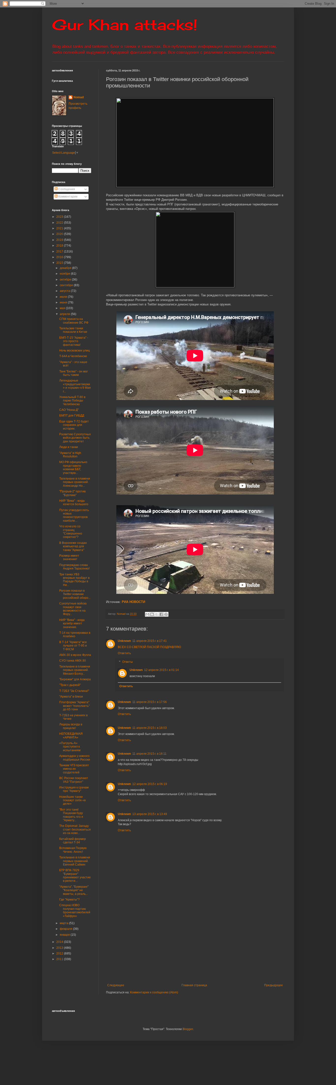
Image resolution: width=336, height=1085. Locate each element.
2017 (60, 251)
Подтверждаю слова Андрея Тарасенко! (74, 566)
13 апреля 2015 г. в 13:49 (149, 814)
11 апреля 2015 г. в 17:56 (149, 702)
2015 (60, 263)
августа (65, 291)
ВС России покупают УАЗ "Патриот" (73, 779)
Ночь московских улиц (74, 350)
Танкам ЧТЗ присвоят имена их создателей (74, 769)
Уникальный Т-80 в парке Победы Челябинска (72, 400)
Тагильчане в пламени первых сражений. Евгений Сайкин (74, 861)
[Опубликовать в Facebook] (161, 614)
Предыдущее (273, 985)
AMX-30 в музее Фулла (75, 655)
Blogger (188, 1029)
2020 (60, 234)
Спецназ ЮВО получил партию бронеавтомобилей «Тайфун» (74, 910)
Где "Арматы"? (69, 899)
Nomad (79, 97)
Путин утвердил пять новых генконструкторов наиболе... (74, 515)
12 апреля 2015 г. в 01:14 (161, 670)
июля (64, 297)
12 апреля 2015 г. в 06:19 (149, 784)
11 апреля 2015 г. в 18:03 (149, 728)
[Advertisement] (221, 942)
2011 (60, 959)
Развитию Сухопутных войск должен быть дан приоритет (75, 438)
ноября (65, 273)
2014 (60, 942)
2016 (60, 257)
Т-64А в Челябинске (73, 356)
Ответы (127, 662)
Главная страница (194, 985)
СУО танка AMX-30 (72, 660)
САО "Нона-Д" (69, 410)
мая (63, 308)
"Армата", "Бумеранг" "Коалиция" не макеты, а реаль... (74, 890)
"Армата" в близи (71, 696)
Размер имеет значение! (69, 557)
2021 (60, 228)
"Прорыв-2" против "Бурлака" (72, 493)
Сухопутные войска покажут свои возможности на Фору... (73, 609)
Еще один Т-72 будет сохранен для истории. (74, 425)
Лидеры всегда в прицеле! (70, 726)
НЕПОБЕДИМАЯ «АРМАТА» (71, 735)
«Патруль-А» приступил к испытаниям (69, 746)
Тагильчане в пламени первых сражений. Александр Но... (74, 482)
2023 (60, 216)
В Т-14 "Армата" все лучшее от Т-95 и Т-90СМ (73, 645)
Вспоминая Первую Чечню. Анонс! (73, 849)
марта (64, 923)
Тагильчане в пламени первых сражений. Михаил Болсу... (74, 670)
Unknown (124, 641)
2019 (60, 240)
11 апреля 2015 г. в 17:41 (149, 641)
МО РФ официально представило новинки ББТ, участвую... (73, 467)
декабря (66, 268)
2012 (60, 953)
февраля (66, 929)
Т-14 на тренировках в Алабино (74, 634)
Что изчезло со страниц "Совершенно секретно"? (70, 532)
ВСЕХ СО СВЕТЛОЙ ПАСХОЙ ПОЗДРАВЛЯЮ (149, 647)
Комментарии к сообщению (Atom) (154, 992)
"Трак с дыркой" (70, 685)
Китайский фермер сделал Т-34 (72, 840)
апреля (65, 314)
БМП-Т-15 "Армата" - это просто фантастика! (73, 341)
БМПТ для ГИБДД (71, 415)
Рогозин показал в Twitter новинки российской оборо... (75, 594)
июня (64, 302)
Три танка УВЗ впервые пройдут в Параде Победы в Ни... (74, 580)
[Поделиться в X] (156, 614)
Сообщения (66, 189)
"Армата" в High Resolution (70, 454)
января (65, 934)
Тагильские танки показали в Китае (73, 330)
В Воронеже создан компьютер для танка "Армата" (73, 546)
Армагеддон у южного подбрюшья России (74, 757)
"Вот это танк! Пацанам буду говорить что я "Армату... (71, 815)
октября (66, 279)
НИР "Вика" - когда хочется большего (73, 502)
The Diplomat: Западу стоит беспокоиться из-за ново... (75, 829)
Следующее (115, 985)
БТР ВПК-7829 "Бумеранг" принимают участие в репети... (75, 875)
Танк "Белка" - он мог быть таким (73, 373)
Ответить (124, 653)
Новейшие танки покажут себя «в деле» (72, 800)
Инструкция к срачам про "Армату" (74, 789)
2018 (60, 245)
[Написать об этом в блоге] (152, 614)
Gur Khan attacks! (124, 24)
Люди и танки (68, 447)
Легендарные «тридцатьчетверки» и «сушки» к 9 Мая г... (75, 386)
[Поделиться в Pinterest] (166, 614)
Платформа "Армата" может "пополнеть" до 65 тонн (74, 706)
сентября (67, 285)
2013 (60, 948)
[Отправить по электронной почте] (147, 614)
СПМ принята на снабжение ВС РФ (73, 320)
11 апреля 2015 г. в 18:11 (149, 753)
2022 (60, 222)
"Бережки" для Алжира (75, 679)
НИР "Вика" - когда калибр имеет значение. (72, 623)
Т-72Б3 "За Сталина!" (74, 691)
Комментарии (67, 196)
